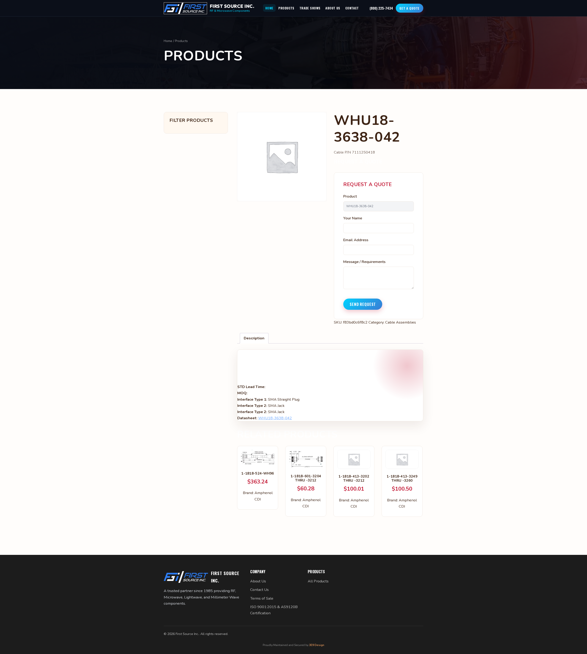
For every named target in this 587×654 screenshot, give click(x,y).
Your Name (352, 218)
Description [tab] (254, 338)
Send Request (363, 304)
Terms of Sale (261, 598)
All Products (318, 581)
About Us (332, 8)
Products (286, 8)
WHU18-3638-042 (275, 418)
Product (350, 196)
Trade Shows (310, 8)
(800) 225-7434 (381, 8)
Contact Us (259, 589)
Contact (352, 8)
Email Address (355, 240)
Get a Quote (409, 8)
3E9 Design (316, 645)
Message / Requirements (364, 261)
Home (269, 8)
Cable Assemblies (400, 322)
